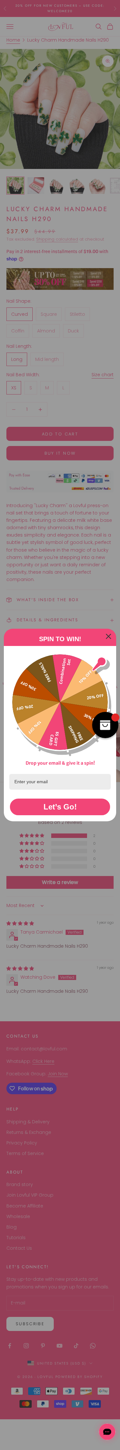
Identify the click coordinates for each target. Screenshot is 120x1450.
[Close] (108, 636)
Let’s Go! (60, 806)
